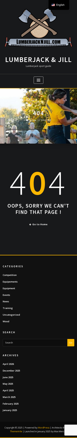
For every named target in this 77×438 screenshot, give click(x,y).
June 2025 (8, 377)
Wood (6, 321)
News (6, 301)
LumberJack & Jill (38, 59)
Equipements (10, 281)
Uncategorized (11, 314)
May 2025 (8, 383)
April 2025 (8, 390)
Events (6, 295)
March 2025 (9, 397)
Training (8, 308)
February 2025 (11, 403)
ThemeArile (16, 431)
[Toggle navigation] (38, 80)
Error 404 (46, 120)
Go (70, 342)
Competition (10, 275)
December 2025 (11, 370)
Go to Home (40, 224)
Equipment (9, 288)
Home (33, 120)
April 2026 (8, 364)
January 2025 (10, 410)
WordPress (43, 427)
